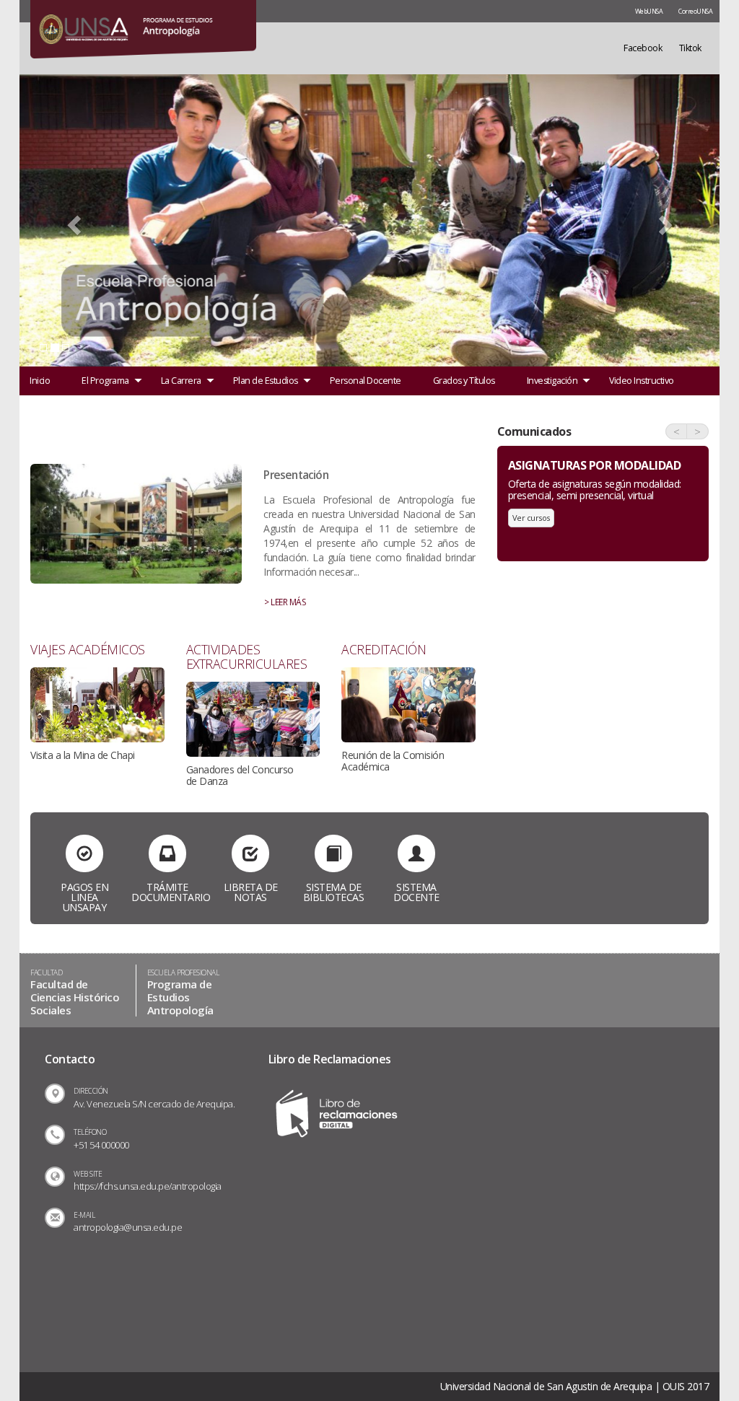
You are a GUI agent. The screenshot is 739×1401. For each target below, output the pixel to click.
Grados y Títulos (464, 380)
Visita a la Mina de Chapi (82, 755)
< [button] (676, 431)
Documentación (61, 409)
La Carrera (181, 380)
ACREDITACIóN (383, 649)
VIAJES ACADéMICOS (87, 649)
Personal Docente (365, 380)
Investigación (552, 380)
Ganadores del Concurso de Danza (240, 775)
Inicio (40, 380)
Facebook (643, 48)
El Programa (105, 380)
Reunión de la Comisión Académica (392, 760)
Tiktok (690, 48)
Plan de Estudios (265, 380)
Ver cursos (531, 517)
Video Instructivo (641, 380)
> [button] (697, 431)
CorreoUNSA (695, 11)
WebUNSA (649, 11)
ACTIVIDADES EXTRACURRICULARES (246, 656)
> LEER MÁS (284, 602)
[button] (72, 220)
